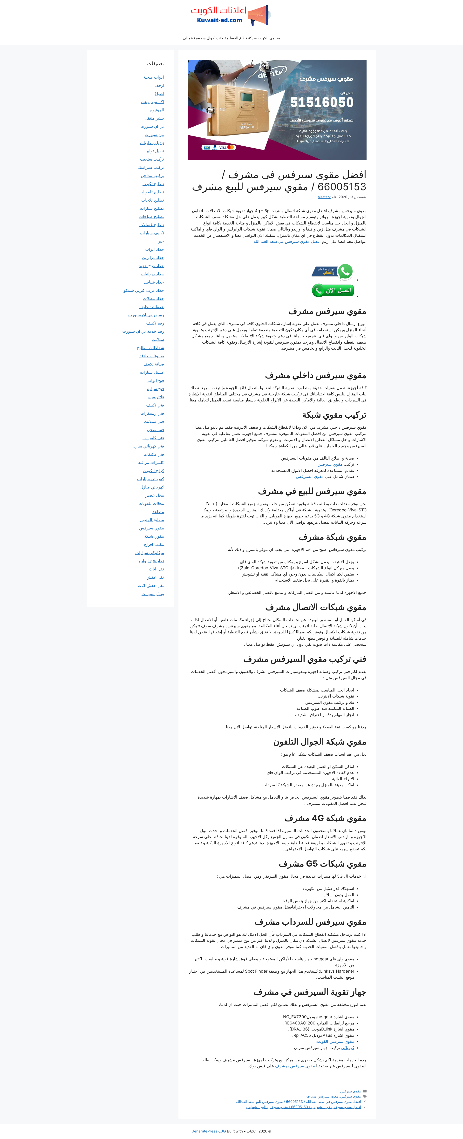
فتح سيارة (155, 388)
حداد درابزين (153, 257)
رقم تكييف (155, 323)
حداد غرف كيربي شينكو (144, 290)
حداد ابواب (154, 249)
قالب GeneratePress (208, 1131)
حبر (161, 241)
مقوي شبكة (154, 536)
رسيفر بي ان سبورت (146, 314)
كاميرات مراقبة (151, 462)
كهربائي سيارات (150, 478)
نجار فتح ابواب (151, 560)
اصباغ (159, 93)
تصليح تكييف (153, 183)
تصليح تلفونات (151, 192)
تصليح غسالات (151, 224)
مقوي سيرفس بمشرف (295, 1066)
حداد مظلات (153, 298)
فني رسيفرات (152, 413)
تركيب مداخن (152, 175)
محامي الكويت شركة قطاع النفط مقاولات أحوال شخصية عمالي (231, 38)
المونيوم (157, 110)
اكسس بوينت (152, 101)
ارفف (159, 85)
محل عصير (154, 495)
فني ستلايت (154, 421)
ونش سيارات (153, 593)
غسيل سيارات (152, 372)
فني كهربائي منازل (148, 446)
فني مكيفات (153, 454)
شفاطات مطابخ (150, 347)
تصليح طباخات (151, 216)
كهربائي (347, 1047)
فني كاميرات (153, 437)
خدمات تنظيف (151, 306)
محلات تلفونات (151, 503)
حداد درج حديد (151, 265)
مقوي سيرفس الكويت (335, 1041)
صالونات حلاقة (151, 355)
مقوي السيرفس (310, 476)
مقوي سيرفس (330, 464)
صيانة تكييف (153, 364)
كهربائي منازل (152, 487)
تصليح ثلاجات (152, 200)
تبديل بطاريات (152, 142)
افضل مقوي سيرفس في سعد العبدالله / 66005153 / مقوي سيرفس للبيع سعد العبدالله (298, 1101)
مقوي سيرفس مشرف (322, 1096)
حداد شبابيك (153, 282)
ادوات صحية (153, 77)
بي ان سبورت (152, 126)
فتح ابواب (155, 380)
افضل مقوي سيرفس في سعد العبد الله (287, 241)
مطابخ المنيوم (152, 519)
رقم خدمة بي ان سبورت (143, 331)
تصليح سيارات (152, 208)
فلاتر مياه (156, 396)
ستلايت (158, 339)
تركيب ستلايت (152, 159)
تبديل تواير (155, 151)
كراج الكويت (153, 470)
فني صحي (155, 429)
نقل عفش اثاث (151, 585)
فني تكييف (155, 405)
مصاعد (158, 511)
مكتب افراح (154, 544)
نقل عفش (155, 577)
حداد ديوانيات (152, 273)
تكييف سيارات (152, 233)
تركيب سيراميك (150, 167)
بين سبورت (154, 134)
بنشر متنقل (154, 118)
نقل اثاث (156, 569)
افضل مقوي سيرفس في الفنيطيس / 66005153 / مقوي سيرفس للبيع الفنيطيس (303, 1107)
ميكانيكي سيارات (149, 552)
